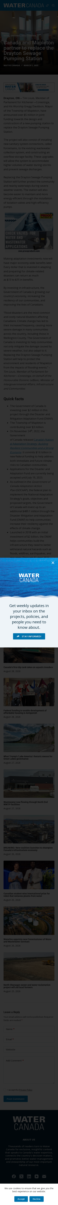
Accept (21, 1198)
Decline (36, 1198)
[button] (53, 563)
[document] (29, 602)
